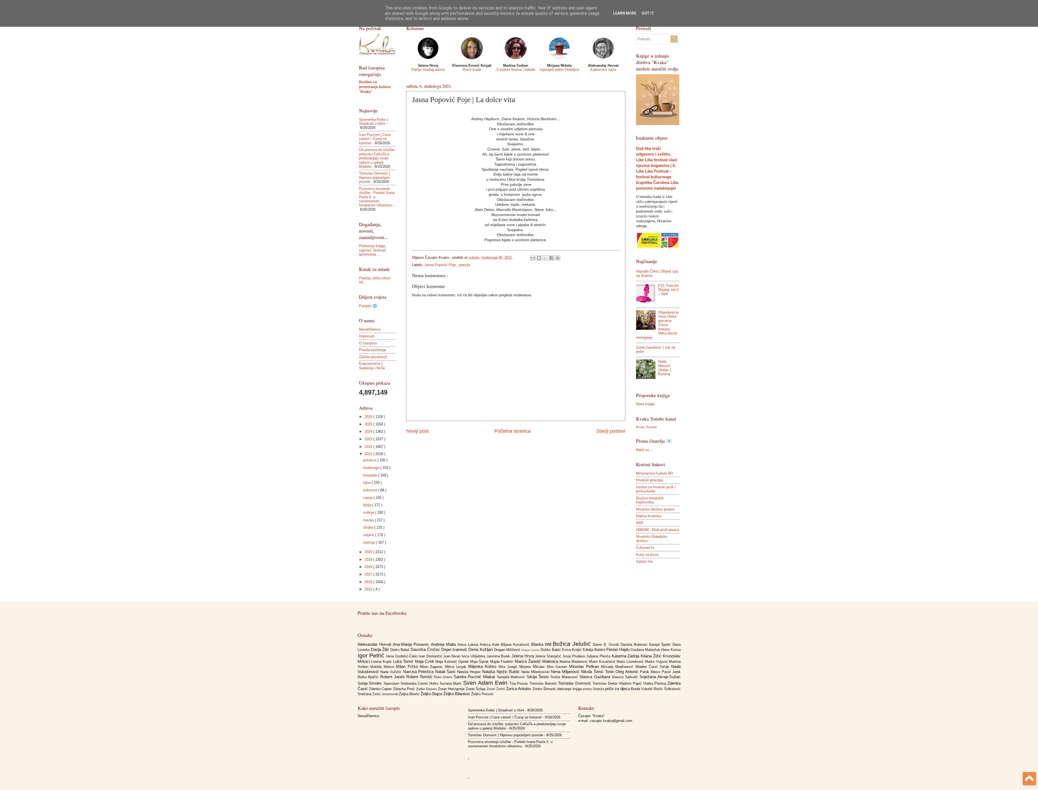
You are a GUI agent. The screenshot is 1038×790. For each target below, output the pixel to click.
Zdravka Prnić (404, 689)
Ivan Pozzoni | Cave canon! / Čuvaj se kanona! (375, 139)
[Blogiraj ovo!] (539, 258)
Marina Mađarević (574, 662)
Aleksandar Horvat (375, 644)
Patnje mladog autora (428, 70)
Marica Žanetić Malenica (537, 661)
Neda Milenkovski (536, 672)
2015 (369, 589)
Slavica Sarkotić (626, 677)
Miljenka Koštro (483, 666)
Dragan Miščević (507, 650)
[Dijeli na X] (545, 258)
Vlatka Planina (655, 683)
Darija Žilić (380, 649)
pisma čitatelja (594, 689)
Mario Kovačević (603, 662)
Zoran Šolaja (476, 689)
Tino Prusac (519, 683)
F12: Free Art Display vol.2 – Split (668, 290)
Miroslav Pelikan (585, 666)
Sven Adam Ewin (486, 683)
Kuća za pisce (647, 555)
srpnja (368, 498)
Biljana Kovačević (516, 645)
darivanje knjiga (570, 689)
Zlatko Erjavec (427, 689)
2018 (369, 567)
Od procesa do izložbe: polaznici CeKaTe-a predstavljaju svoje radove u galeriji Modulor (377, 158)
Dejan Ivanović (454, 649)
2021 (369, 454)
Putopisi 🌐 (368, 306)
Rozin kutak (472, 70)
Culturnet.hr (645, 548)
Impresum (367, 336)
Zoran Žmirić (496, 689)
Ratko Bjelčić (369, 677)
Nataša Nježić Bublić (501, 671)
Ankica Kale (490, 645)
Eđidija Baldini (594, 650)
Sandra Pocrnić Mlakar (475, 676)
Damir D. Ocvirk (607, 645)
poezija (464, 265)
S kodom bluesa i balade (515, 70)
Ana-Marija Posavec (412, 644)
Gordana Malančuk (646, 650)
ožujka (368, 527)
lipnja (367, 505)
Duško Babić (551, 650)
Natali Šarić (446, 671)
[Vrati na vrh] (1029, 779)
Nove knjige (645, 404)
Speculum (392, 683)
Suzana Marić (451, 683)
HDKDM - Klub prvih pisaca (657, 530)
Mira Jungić (509, 667)
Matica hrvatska (648, 516)
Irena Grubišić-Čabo (402, 656)
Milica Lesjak (456, 667)
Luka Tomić (404, 661)
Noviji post (417, 431)
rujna (367, 482)
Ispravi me (644, 561)
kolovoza (370, 490)
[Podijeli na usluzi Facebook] (551, 258)
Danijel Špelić (661, 645)
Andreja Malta (444, 644)
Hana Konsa (670, 650)
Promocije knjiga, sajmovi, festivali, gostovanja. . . (373, 250)
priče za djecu (618, 688)
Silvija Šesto (538, 676)
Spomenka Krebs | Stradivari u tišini (373, 121)
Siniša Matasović (565, 677)
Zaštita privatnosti (373, 357)
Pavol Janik (671, 672)
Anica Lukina (468, 645)
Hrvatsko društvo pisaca (655, 509)
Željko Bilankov (457, 693)
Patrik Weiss (651, 672)
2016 (369, 582)
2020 (369, 552)
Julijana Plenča (598, 656)
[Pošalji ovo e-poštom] (532, 258)
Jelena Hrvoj (523, 656)
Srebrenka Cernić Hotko (420, 683)
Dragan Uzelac (531, 649)
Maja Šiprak (480, 662)
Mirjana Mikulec (533, 667)
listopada (370, 475)
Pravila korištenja (372, 350)
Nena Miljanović (566, 671)
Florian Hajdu (618, 649)
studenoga (371, 468)
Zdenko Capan (381, 689)
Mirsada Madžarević (618, 667)
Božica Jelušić (573, 644)
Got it (648, 13)
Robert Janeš (393, 676)
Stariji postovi (610, 431)
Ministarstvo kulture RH (654, 473)
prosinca (370, 460)
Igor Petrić (372, 655)
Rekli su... (644, 450)
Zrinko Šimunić (545, 689)
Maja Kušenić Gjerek (452, 662)
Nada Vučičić (391, 672)
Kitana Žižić (652, 656)
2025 (369, 424)
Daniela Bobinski (635, 645)
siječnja (369, 542)
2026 (369, 417)
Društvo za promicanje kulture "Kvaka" (375, 87)
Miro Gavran (558, 667)
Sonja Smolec (371, 683)
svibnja (369, 512)
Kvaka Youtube (646, 426)
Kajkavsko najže (603, 70)
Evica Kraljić (572, 650)
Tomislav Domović (575, 683)
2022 (369, 447)
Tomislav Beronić (544, 683)
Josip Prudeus (574, 656)
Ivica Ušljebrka (474, 656)
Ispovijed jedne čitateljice (559, 70)
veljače (369, 535)
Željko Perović (482, 694)
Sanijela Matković (512, 677)
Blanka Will (542, 644)
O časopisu (368, 343)
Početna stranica (512, 431)
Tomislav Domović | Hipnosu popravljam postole (374, 177)
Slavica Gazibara (595, 676)
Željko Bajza (432, 693)
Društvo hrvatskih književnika (650, 500)
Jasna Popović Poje (440, 265)
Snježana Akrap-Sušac (660, 676)
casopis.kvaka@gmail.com (611, 721)
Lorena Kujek (382, 662)
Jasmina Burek (499, 656)
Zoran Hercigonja (452, 689)
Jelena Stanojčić (548, 656)
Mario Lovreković (631, 662)
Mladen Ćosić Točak (653, 667)
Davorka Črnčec (426, 649)
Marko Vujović (657, 662)
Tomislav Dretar (606, 683)
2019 (369, 559)
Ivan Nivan (453, 656)
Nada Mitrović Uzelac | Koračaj (664, 367)
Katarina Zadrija (626, 656)
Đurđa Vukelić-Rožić (647, 689)
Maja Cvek (425, 661)
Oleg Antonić (628, 671)
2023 (369, 439)
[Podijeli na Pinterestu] (557, 258)
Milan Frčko (408, 666)
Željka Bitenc (410, 694)
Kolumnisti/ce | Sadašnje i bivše (372, 366)
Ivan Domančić (430, 656)
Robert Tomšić (420, 676)
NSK (639, 523)
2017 (369, 574)
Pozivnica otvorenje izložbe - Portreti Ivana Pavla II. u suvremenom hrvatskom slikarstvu (510, 744)
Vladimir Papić (631, 683)
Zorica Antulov (519, 688)
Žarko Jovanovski (385, 694)
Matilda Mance (383, 667)
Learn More (624, 13)
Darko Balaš (400, 650)
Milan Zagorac (432, 667)
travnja (369, 520)
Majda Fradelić (502, 662)
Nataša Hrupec (469, 672)
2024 (369, 431)
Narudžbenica (369, 329)
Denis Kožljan (481, 649)
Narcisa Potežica (419, 671)
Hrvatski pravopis (649, 480)
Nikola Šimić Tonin (598, 671)
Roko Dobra (444, 677)
